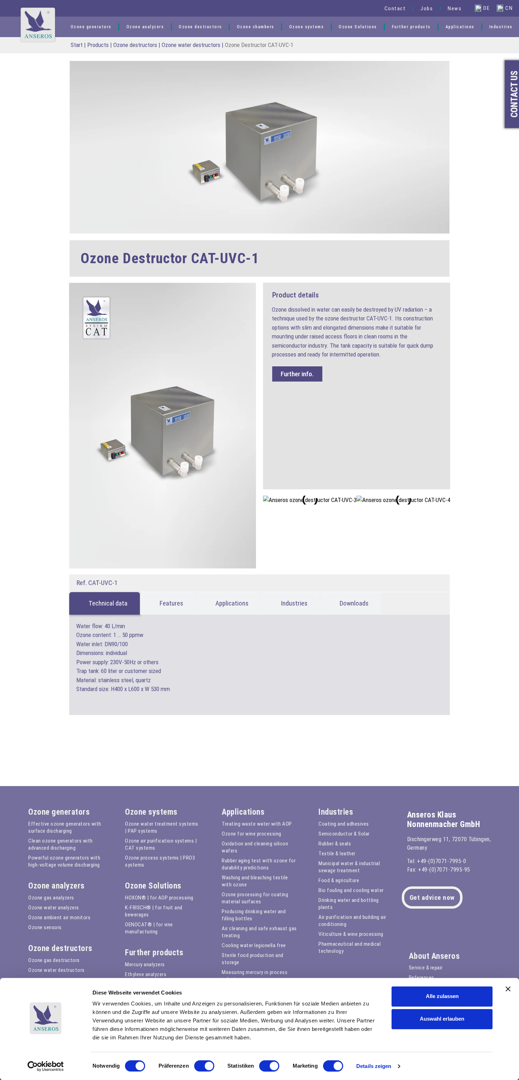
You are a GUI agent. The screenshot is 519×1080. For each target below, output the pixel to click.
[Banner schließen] (508, 988)
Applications (460, 26)
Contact (395, 8)
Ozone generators (91, 26)
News (454, 8)
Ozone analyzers (145, 26)
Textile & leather (337, 853)
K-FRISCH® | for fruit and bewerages (154, 911)
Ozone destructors (200, 26)
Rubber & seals (334, 843)
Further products (411, 26)
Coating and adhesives (343, 824)
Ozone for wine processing (251, 834)
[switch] (204, 1066)
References (421, 977)
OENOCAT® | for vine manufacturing (149, 928)
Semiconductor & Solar (344, 834)
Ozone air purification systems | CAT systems (161, 844)
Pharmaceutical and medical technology (349, 947)
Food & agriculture (338, 880)
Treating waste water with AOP (257, 824)
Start (77, 44)
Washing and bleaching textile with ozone (255, 881)
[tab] (104, 603)
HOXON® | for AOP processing (159, 898)
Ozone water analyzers (53, 907)
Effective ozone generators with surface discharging (64, 827)
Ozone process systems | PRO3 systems (160, 861)
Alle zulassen (442, 996)
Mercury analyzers (145, 964)
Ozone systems (306, 26)
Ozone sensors (45, 927)
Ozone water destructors (191, 44)
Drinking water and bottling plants (348, 903)
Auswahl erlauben (442, 1019)
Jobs (426, 8)
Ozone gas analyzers (51, 898)
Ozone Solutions (358, 26)
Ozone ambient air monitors (59, 917)
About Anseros (434, 956)
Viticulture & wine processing (350, 934)
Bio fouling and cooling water (351, 890)
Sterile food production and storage (253, 959)
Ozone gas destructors (54, 960)
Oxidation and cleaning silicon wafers (255, 847)
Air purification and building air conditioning (352, 920)
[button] (368, 8)
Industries (501, 26)
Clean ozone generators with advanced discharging (60, 844)
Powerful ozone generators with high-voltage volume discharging (64, 861)
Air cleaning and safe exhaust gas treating (259, 932)
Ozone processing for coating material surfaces (255, 898)
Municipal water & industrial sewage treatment (349, 867)
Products (98, 44)
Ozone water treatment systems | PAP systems (161, 827)
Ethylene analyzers (145, 974)
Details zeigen (373, 1066)
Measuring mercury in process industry (254, 975)
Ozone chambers (255, 26)
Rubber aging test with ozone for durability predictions (259, 864)
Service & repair (426, 967)
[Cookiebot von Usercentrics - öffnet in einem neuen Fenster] (46, 1066)
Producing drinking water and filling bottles (254, 915)
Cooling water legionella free (254, 945)
